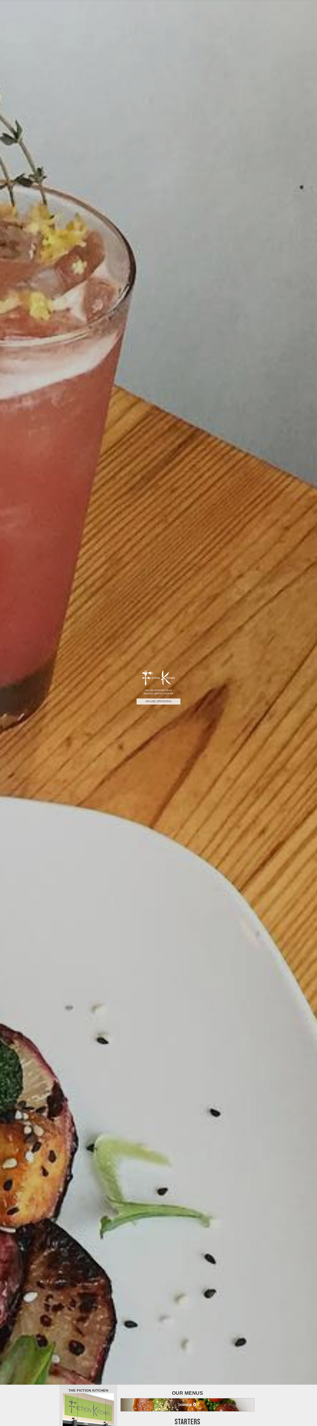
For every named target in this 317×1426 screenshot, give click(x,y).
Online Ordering (158, 701)
